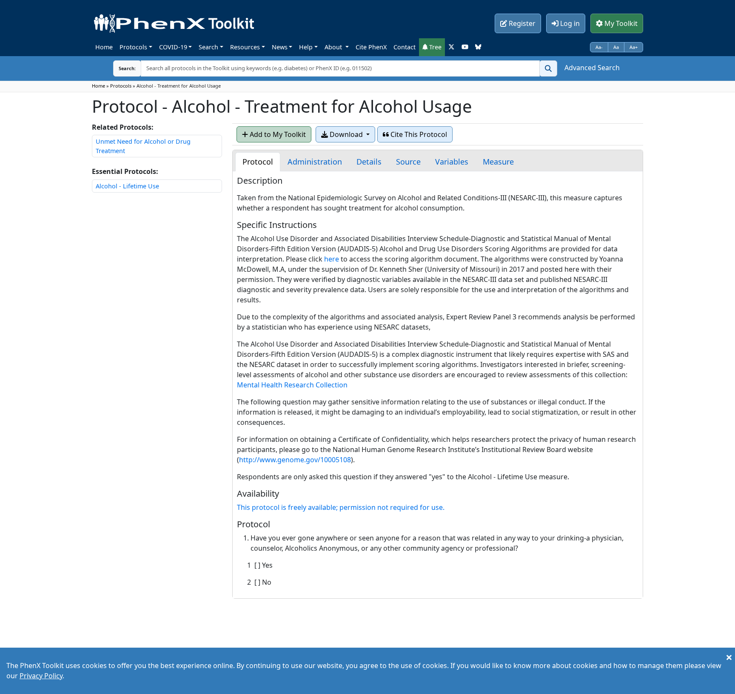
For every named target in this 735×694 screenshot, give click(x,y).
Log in (569, 23)
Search (208, 47)
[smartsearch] (548, 68)
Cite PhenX (371, 47)
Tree (434, 47)
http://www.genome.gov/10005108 (295, 459)
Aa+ (634, 47)
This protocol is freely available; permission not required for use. (340, 507)
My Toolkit (620, 23)
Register (521, 23)
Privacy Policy (41, 675)
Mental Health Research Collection (292, 385)
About (334, 47)
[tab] (257, 161)
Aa (616, 47)
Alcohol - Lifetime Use (127, 186)
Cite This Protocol (418, 134)
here (331, 259)
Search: (120, 68)
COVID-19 (173, 47)
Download (346, 134)
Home (104, 47)
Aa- (599, 47)
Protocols (133, 47)
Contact (404, 47)
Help (306, 47)
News (280, 47)
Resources (245, 47)
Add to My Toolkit (277, 134)
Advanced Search (592, 67)
